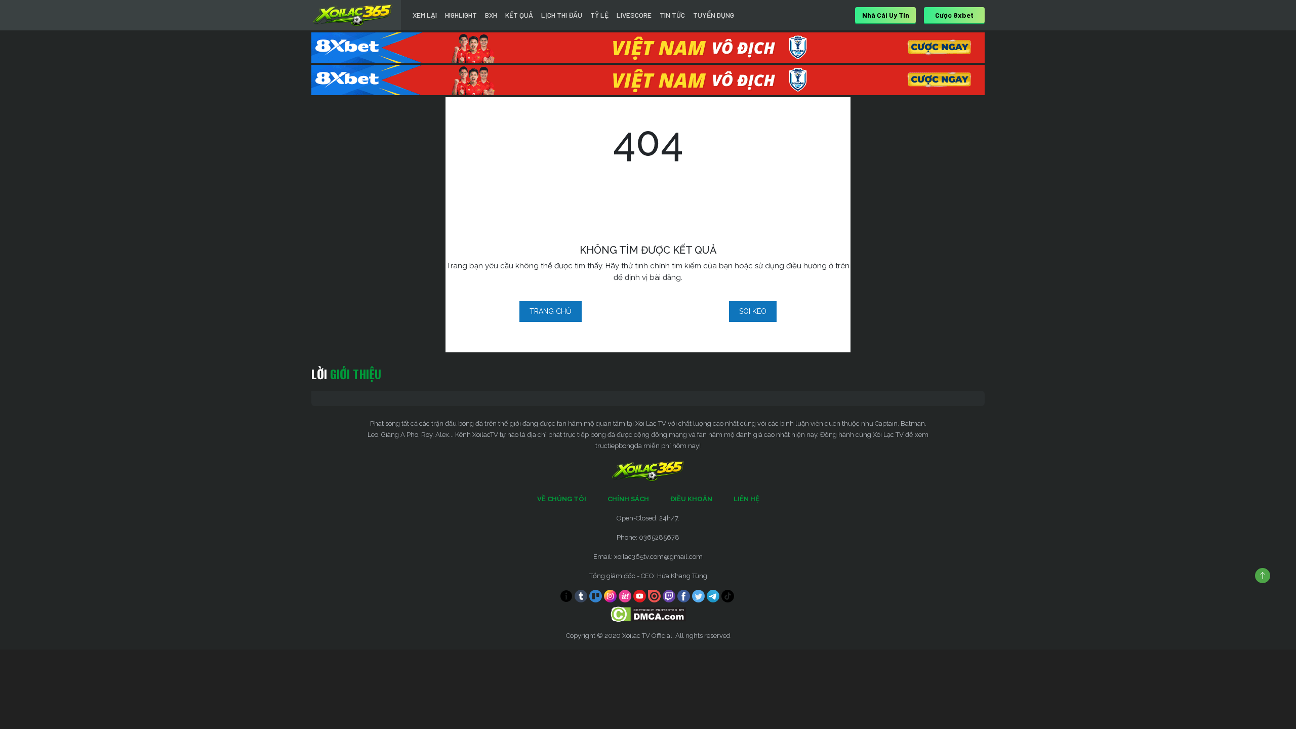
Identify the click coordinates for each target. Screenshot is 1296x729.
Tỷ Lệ (599, 15)
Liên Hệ (746, 499)
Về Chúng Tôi (561, 499)
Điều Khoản (691, 499)
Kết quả (519, 15)
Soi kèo (752, 311)
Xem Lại (425, 15)
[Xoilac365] (352, 15)
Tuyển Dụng (713, 15)
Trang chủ (551, 311)
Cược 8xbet (954, 15)
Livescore (634, 15)
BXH (491, 15)
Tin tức (672, 15)
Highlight (461, 15)
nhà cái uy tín (885, 15)
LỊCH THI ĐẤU (561, 15)
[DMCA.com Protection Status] (648, 614)
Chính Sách (628, 499)
